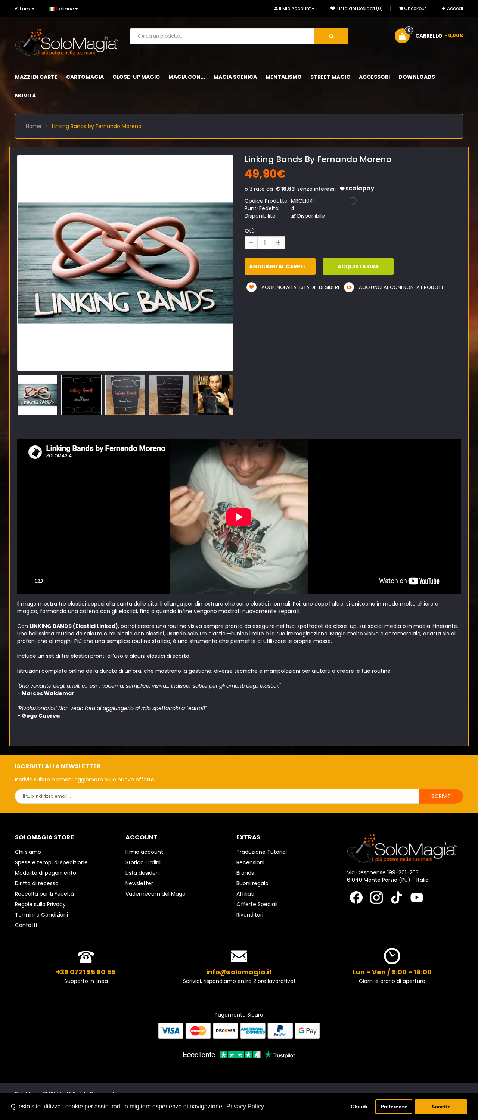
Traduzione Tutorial (261, 852)
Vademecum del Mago (155, 893)
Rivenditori (249, 914)
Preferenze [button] (394, 1107)
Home (33, 126)
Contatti (26, 925)
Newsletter (139, 883)
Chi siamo (28, 852)
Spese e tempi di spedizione (51, 862)
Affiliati (245, 893)
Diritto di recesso (37, 883)
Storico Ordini (143, 862)
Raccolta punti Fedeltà (44, 893)
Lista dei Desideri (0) (359, 8)
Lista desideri (142, 873)
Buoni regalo (252, 883)
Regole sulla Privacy (40, 904)
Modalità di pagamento (45, 873)
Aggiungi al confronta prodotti (401, 287)
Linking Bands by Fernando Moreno (97, 126)
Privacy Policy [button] (245, 1106)
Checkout (415, 8)
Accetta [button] (441, 1107)
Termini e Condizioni (41, 914)
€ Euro (23, 9)
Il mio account (144, 852)
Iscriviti (441, 796)
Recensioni (250, 862)
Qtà (250, 230)
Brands (245, 873)
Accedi (455, 8)
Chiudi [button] (359, 1107)
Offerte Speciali (256, 904)
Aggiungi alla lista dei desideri (299, 287)
